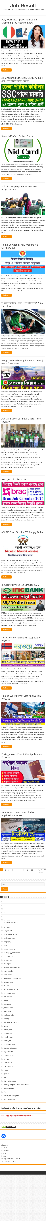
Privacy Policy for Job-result (10, 1159)
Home (3, 1156)
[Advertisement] (23, 1198)
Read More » (6, 70)
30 (32, 870)
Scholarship (8, 1063)
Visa (5, 1092)
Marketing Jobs (9, 1015)
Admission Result (11, 923)
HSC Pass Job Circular (11, 989)
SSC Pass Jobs (8, 1066)
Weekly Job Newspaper (11, 1096)
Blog (5, 945)
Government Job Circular (12, 978)
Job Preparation (9, 1008)
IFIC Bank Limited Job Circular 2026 (20, 584)
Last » (41, 873)
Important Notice (9, 993)
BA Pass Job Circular (10, 934)
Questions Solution (10, 1048)
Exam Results (8, 971)
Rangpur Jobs (8, 1055)
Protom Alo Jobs (9, 1044)
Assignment (8, 931)
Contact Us (5, 1148)
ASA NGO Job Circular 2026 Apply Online (22, 532)
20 (28, 870)
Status (6, 1070)
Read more (18, 124)
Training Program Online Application (16, 1085)
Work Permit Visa (9, 1099)
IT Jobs (6, 1000)
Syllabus (6, 1074)
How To (6, 986)
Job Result (23, 5)
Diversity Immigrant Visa (12, 967)
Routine (6, 1059)
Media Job (7, 1019)
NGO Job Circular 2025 (11, 1022)
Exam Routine (8, 975)
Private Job (7, 1041)
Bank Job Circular (9, 938)
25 (4, 905)
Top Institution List (10, 1081)
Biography (7, 942)
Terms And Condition (8, 1161)
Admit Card (7, 927)
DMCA (3, 1153)
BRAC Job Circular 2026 (13, 479)
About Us (4, 1145)
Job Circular (8, 1004)
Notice (6, 1026)
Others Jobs (8, 1030)
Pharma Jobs (8, 1033)
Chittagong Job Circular (12, 953)
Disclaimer (5, 1150)
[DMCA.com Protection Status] (8, 1127)
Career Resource (9, 949)
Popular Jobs (8, 1037)
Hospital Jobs (8, 982)
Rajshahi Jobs (8, 1052)
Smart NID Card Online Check (17, 136)
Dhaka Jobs (7, 964)
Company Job (8, 956)
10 (23, 870)
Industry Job (8, 997)
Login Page (7, 1011)
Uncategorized (9, 1088)
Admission (7, 920)
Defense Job (8, 960)
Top (5, 1077)
